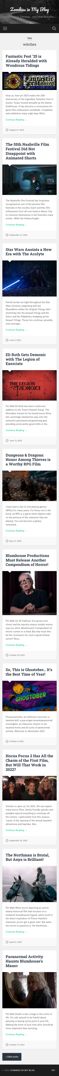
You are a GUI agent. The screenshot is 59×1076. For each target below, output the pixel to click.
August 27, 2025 (16, 130)
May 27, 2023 (15, 541)
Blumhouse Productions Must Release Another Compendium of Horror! (27, 560)
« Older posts (12, 1056)
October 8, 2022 (16, 741)
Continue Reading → (16, 119)
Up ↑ (54, 1070)
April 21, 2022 (15, 942)
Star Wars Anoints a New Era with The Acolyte (29, 252)
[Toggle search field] (54, 28)
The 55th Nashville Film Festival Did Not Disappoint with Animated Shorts (27, 151)
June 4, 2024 (15, 340)
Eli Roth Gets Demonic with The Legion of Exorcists (26, 359)
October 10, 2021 (17, 1045)
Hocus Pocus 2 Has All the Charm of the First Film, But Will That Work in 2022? (29, 762)
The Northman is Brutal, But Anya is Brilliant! (27, 857)
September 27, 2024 (18, 235)
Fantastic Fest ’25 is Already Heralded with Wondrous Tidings (26, 61)
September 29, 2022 (18, 840)
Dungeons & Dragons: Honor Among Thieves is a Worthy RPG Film (28, 460)
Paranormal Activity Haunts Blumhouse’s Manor (24, 961)
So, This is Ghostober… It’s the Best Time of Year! (29, 672)
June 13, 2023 (15, 440)
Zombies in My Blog (29, 9)
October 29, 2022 (17, 655)
